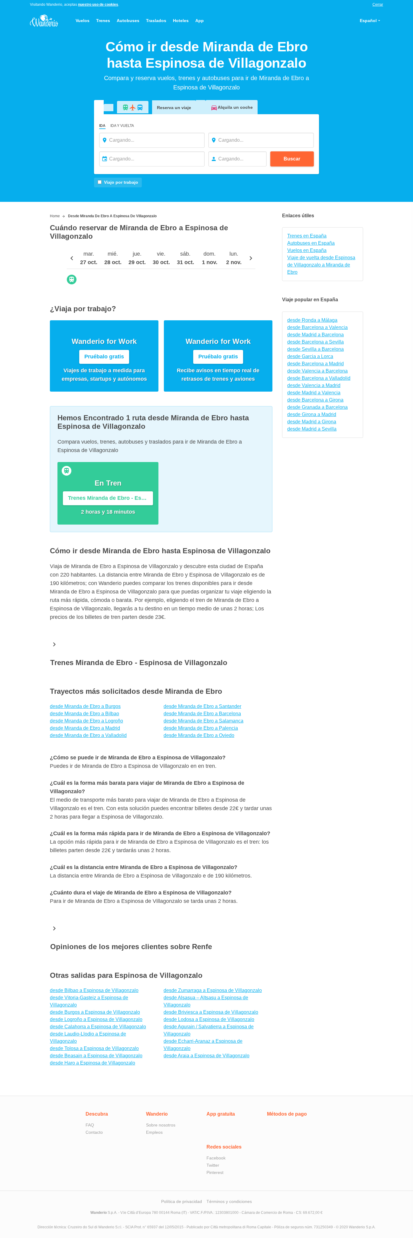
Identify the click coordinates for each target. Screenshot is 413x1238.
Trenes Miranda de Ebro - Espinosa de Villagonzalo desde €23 (110, 498)
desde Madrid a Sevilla (312, 429)
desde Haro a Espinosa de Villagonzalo (92, 1062)
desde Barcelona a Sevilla (315, 341)
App (199, 20)
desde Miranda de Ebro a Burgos (85, 706)
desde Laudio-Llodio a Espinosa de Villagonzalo (88, 1037)
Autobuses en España (311, 243)
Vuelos (82, 20)
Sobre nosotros (160, 1125)
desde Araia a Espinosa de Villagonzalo (206, 1055)
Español (368, 20)
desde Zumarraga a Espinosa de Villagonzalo (213, 990)
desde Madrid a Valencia (313, 392)
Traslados (156, 20)
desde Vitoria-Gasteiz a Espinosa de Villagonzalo (89, 1001)
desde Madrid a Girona (311, 421)
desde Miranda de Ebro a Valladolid (88, 735)
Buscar (292, 158)
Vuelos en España (307, 250)
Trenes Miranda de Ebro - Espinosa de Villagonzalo (138, 662)
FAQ (90, 1125)
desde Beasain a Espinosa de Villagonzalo (96, 1055)
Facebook (216, 1158)
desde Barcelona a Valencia (317, 327)
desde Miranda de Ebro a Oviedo (199, 735)
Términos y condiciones (229, 1201)
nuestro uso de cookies (98, 4)
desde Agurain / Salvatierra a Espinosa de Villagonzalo (209, 1030)
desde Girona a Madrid (311, 414)
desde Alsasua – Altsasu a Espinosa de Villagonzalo (206, 1001)
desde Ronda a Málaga (312, 320)
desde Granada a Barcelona (317, 407)
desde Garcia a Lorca (310, 356)
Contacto (94, 1132)
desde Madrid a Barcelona (315, 334)
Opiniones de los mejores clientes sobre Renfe (131, 946)
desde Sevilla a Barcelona (315, 349)
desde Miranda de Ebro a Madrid (85, 728)
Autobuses (128, 20)
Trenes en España (307, 235)
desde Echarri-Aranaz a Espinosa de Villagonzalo (203, 1045)
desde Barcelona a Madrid (315, 363)
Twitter (213, 1165)
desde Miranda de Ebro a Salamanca (203, 720)
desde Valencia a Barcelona (317, 370)
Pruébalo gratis (104, 357)
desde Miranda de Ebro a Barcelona (202, 713)
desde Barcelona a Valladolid (318, 378)
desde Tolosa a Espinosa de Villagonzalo (94, 1048)
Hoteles (181, 20)
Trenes (103, 20)
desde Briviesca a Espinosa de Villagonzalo (211, 1012)
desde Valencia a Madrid (313, 385)
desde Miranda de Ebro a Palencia (201, 728)
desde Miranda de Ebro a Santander (202, 706)
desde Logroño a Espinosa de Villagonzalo (96, 1019)
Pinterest (215, 1172)
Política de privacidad (181, 1201)
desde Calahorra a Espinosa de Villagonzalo (98, 1026)
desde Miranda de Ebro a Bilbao (84, 713)
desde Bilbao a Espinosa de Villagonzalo (94, 990)
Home (55, 216)
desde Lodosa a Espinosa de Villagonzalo (209, 1019)
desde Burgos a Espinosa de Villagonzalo (95, 1012)
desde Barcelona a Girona (315, 399)
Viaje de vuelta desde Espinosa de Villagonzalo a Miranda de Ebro (321, 265)
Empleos (154, 1132)
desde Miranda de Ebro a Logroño (86, 720)
